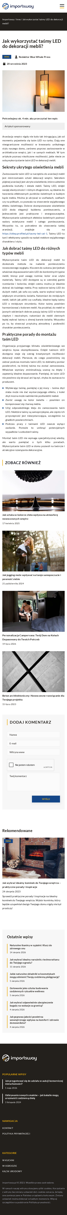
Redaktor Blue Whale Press (34, 57)
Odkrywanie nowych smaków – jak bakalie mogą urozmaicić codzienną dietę (31, 1097)
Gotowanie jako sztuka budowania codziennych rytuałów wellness (29, 990)
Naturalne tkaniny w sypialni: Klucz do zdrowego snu (31, 947)
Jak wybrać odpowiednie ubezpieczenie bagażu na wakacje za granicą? (31, 1004)
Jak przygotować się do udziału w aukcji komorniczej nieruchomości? (34, 1082)
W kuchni (8, 1160)
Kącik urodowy (12, 1171)
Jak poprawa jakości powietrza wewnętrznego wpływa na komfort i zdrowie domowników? (34, 1019)
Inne (7, 57)
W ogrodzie (9, 1165)
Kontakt (7, 1128)
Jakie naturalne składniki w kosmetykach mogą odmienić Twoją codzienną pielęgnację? (35, 975)
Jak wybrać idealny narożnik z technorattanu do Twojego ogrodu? (34, 961)
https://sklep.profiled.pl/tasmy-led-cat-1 (24, 233)
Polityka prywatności (16, 1133)
